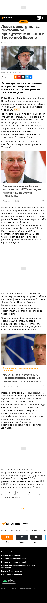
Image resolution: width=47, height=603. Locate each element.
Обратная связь (15, 571)
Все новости (7, 530)
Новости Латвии (8, 493)
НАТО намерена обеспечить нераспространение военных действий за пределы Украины (22, 378)
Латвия (25, 530)
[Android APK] (8, 581)
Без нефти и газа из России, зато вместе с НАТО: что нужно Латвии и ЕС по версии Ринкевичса (22, 191)
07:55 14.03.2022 (8, 42)
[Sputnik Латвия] (7, 19)
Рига (18, 530)
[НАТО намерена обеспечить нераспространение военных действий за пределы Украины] (23, 349)
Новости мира (21, 493)
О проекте (5, 552)
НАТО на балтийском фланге (12, 497)
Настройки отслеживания (11, 574)
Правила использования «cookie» (14, 562)
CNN (16, 109)
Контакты (14, 552)
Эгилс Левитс (34, 493)
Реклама (4, 571)
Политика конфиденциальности (14, 558)
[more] (42, 200)
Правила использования (11, 555)
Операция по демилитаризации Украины (20, 369)
